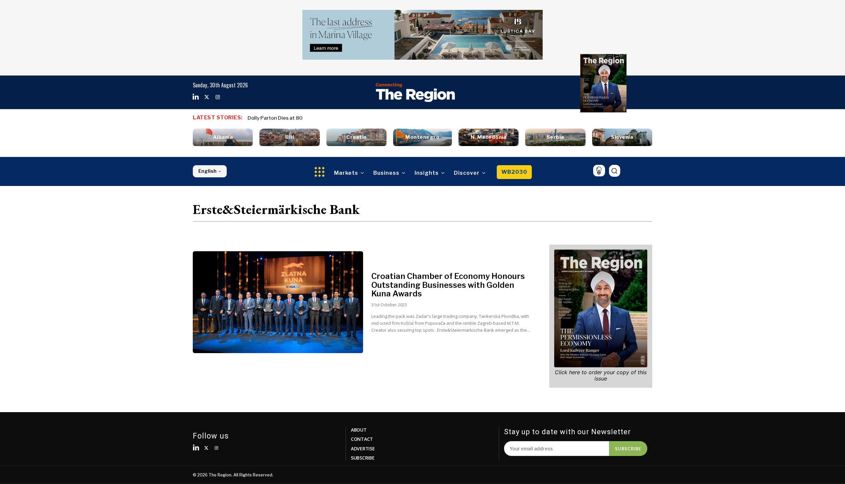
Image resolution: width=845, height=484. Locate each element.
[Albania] (223, 137)
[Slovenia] (622, 137)
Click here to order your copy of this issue (601, 375)
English (207, 171)
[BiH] (289, 137)
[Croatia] (356, 137)
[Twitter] (207, 97)
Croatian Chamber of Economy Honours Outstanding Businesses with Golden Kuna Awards (448, 284)
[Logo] (415, 92)
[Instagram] (217, 97)
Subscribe (628, 448)
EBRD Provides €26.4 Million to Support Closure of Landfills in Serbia (333, 118)
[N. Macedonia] (488, 137)
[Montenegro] (422, 137)
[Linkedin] (196, 97)
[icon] (599, 170)
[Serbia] (555, 137)
